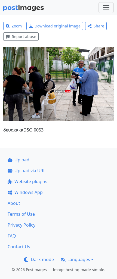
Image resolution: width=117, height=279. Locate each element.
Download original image (58, 26)
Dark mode (42, 259)
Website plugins (30, 181)
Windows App (28, 192)
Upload (21, 160)
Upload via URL (29, 171)
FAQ (12, 236)
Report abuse (24, 36)
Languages (78, 259)
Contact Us (19, 247)
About (14, 203)
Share (99, 26)
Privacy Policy (21, 225)
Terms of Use (21, 214)
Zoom (17, 26)
